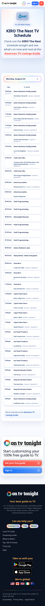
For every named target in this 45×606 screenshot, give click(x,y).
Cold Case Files (19, 158)
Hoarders (17, 263)
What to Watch (9, 539)
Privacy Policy (18, 600)
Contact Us (13, 526)
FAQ (25, 526)
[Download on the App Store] (22, 572)
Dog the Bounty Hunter (23, 370)
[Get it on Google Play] (22, 564)
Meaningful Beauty (21, 217)
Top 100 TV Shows (10, 542)
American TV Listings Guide (22, 53)
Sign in (35, 3)
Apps (5, 550)
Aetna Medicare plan (22, 248)
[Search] (24, 3)
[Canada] (17, 583)
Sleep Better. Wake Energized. (25, 256)
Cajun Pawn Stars (20, 294)
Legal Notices (30, 600)
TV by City (7, 546)
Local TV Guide (9, 531)
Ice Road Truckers (21, 332)
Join (28, 3)
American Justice (20, 182)
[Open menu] (41, 3)
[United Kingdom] (22, 583)
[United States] (12, 583)
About (34, 526)
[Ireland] (27, 583)
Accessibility (7, 600)
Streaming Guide (10, 535)
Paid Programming (21, 201)
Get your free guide (15, 463)
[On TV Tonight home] (22, 443)
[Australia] (33, 583)
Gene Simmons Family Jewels (25, 91)
